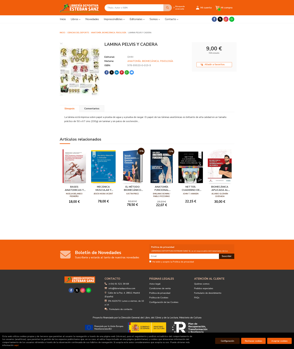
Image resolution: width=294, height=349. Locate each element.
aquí (16, 345)
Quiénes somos (201, 283)
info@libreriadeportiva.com (122, 288)
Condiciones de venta (160, 288)
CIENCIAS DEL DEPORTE (78, 32)
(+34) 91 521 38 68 (119, 283)
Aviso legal (154, 283)
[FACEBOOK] (214, 19)
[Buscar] (167, 7)
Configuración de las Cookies (163, 302)
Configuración (227, 340)
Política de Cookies (158, 297)
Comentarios (91, 108)
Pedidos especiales (203, 288)
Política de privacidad (159, 292)
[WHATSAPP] (231, 19)
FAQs (196, 297)
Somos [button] (154, 19)
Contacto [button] (171, 19)
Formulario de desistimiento (207, 292)
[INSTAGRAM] (225, 19)
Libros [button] (75, 19)
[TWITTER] (220, 19)
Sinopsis (69, 108)
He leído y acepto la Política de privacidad (173, 261)
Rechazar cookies (253, 340)
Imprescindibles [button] (113, 19)
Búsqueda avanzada (180, 7)
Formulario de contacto (120, 309)
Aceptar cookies (279, 340)
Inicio (62, 32)
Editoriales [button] (136, 19)
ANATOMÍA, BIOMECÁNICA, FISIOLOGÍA (108, 32)
